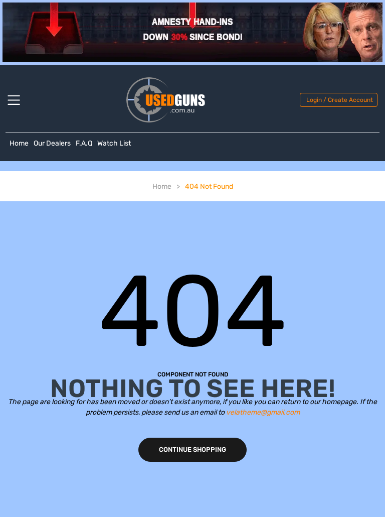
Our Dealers (52, 143)
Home (19, 143)
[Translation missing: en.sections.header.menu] (20, 99)
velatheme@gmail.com (263, 412)
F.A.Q (84, 143)
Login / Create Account (339, 99)
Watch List (114, 143)
